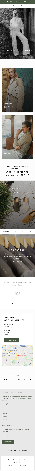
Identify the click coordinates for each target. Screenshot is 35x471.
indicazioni (12, 340)
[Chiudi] (31, 458)
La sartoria (5, 419)
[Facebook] (2, 404)
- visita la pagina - (17, 261)
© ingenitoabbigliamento (17, 450)
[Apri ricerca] (2, 5)
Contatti (4, 413)
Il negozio (5, 416)
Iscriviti (8, 442)
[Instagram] (7, 404)
